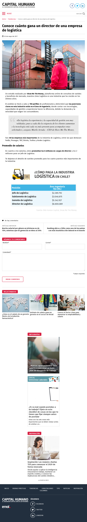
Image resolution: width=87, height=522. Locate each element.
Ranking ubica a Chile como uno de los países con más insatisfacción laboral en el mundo (66, 229)
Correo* (48, 243)
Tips (58, 488)
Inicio (4, 19)
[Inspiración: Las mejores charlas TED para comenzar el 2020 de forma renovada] (43, 459)
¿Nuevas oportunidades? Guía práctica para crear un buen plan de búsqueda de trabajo (43, 368)
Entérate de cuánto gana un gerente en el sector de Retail (41, 313)
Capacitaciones (47, 488)
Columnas (43, 491)
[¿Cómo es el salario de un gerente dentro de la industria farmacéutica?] (15, 312)
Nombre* (6, 243)
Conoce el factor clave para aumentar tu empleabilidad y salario (69, 314)
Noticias (66, 488)
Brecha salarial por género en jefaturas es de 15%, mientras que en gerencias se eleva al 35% (21, 229)
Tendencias (12, 19)
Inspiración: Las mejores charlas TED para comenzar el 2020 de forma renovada (42, 464)
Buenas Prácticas (19, 488)
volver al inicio (44, 480)
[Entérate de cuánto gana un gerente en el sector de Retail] (43, 310)
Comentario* (7, 252)
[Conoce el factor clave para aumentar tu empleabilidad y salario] (71, 310)
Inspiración (78, 488)
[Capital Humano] (18, 7)
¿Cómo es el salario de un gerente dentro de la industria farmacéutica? (15, 316)
